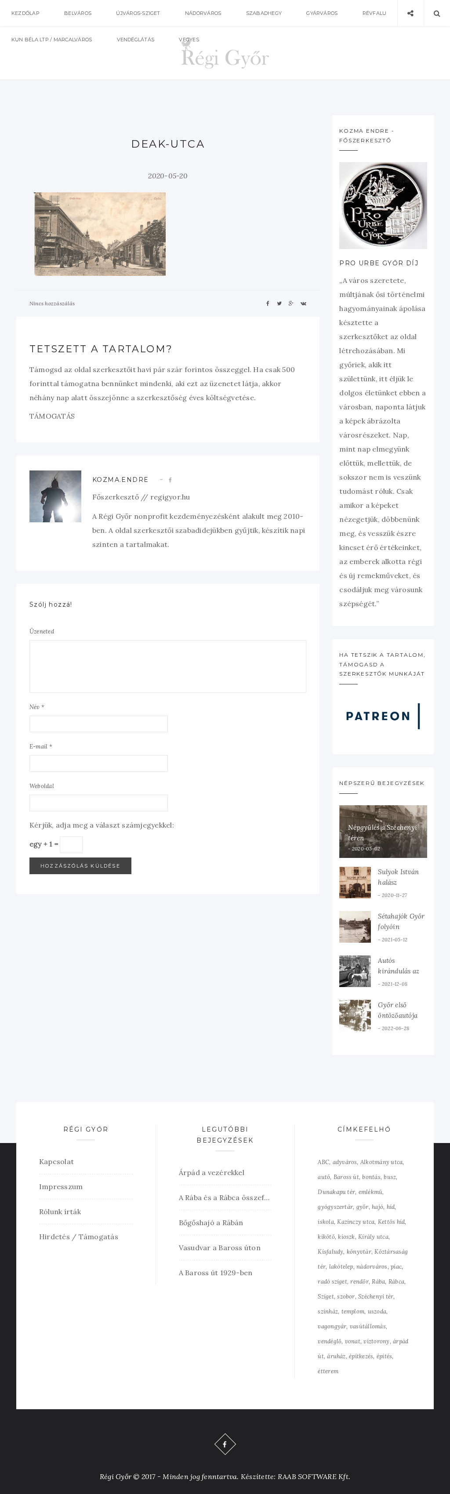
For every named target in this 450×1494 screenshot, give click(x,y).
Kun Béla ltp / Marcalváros (51, 39)
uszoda (377, 1311)
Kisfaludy (330, 1251)
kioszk (346, 1237)
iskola (326, 1222)
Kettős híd (391, 1222)
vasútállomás (368, 1326)
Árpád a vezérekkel (211, 1172)
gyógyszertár (335, 1207)
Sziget (326, 1296)
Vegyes (189, 39)
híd (391, 1207)
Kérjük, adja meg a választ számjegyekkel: (101, 825)
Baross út (346, 1177)
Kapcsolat (56, 1161)
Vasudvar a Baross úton (220, 1247)
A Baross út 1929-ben (216, 1272)
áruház (336, 1356)
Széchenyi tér (375, 1296)
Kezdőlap (25, 13)
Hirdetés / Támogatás (78, 1236)
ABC (323, 1162)
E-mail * (40, 746)
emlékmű (371, 1192)
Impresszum (61, 1186)
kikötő (326, 1237)
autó (324, 1177)
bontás (371, 1177)
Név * (36, 707)
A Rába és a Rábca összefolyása (225, 1197)
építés (384, 1356)
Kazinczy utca (355, 1222)
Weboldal (41, 786)
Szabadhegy (264, 13)
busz (390, 1177)
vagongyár (332, 1326)
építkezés (361, 1356)
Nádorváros (203, 13)
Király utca (373, 1237)
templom (353, 1311)
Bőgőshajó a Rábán (211, 1222)
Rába (378, 1281)
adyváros (345, 1162)
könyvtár (359, 1251)
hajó (377, 1207)
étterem (328, 1371)
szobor (346, 1296)
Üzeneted (41, 631)
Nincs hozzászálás (52, 303)
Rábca (396, 1281)
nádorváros (371, 1266)
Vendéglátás (136, 39)
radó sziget (332, 1281)
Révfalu (375, 13)
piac (396, 1266)
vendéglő (329, 1341)
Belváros (77, 13)
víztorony (376, 1341)
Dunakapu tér (336, 1192)
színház (328, 1311)
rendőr (359, 1281)
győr (362, 1207)
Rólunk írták (60, 1211)
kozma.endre (120, 480)
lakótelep (341, 1266)
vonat (352, 1341)
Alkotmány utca (381, 1162)
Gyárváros (322, 13)
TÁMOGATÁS (52, 416)
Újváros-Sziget (138, 13)
